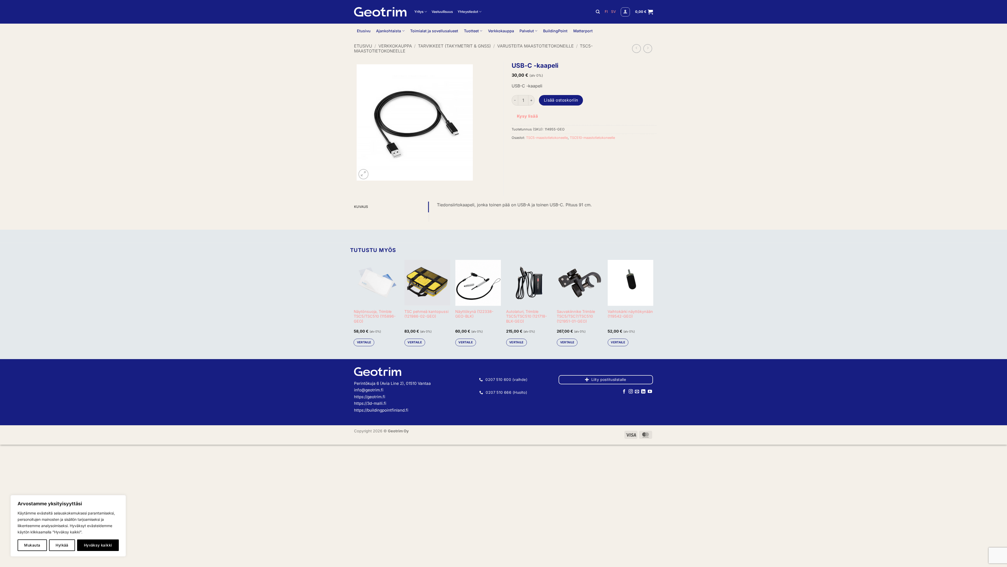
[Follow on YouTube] (650, 391)
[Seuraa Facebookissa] (624, 391)
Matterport (583, 31)
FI (607, 11)
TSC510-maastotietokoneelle (592, 138)
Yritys (419, 12)
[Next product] (636, 48)
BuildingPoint (555, 31)
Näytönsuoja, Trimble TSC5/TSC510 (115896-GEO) (375, 316)
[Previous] (354, 305)
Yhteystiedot (468, 12)
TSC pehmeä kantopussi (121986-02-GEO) (426, 314)
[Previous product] (647, 48)
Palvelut (526, 31)
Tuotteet (471, 31)
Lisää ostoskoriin (561, 100)
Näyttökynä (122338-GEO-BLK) (474, 314)
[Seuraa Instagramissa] (630, 391)
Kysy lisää (527, 116)
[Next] (653, 305)
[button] (625, 12)
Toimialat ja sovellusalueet (434, 31)
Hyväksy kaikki (98, 545)
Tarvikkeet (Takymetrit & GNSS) (454, 46)
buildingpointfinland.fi (387, 410)
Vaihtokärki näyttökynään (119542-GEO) (630, 314)
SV (613, 11)
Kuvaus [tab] (361, 207)
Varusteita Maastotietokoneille (535, 46)
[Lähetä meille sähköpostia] (637, 391)
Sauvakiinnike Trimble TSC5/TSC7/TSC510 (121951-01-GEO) (576, 316)
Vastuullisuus (442, 12)
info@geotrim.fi (368, 389)
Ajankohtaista (388, 31)
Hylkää (62, 545)
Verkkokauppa (501, 31)
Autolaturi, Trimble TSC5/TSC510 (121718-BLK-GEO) (526, 316)
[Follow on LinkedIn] (643, 391)
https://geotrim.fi (369, 396)
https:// (360, 410)
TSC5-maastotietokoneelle (547, 138)
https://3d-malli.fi (370, 403)
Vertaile (364, 342)
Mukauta (32, 545)
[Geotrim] (380, 12)
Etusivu (364, 31)
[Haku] (598, 12)
